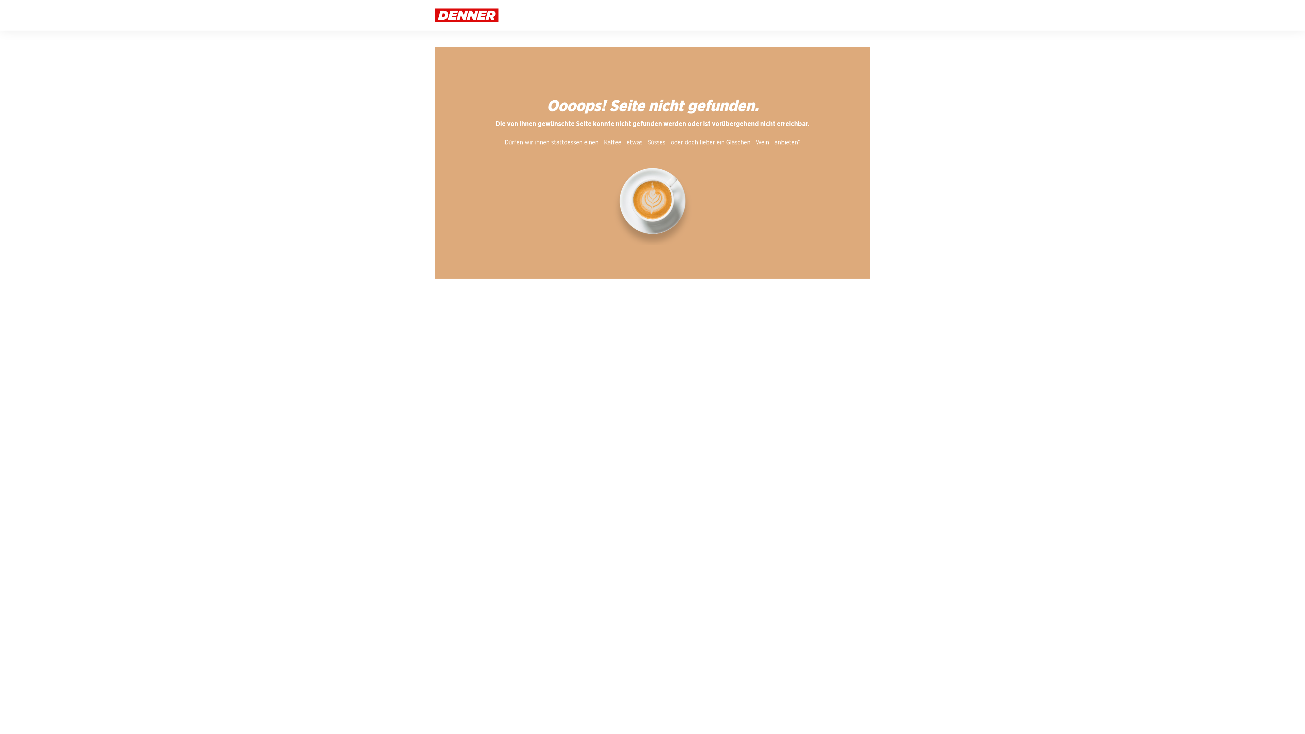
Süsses (656, 143)
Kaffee (612, 143)
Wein (762, 143)
